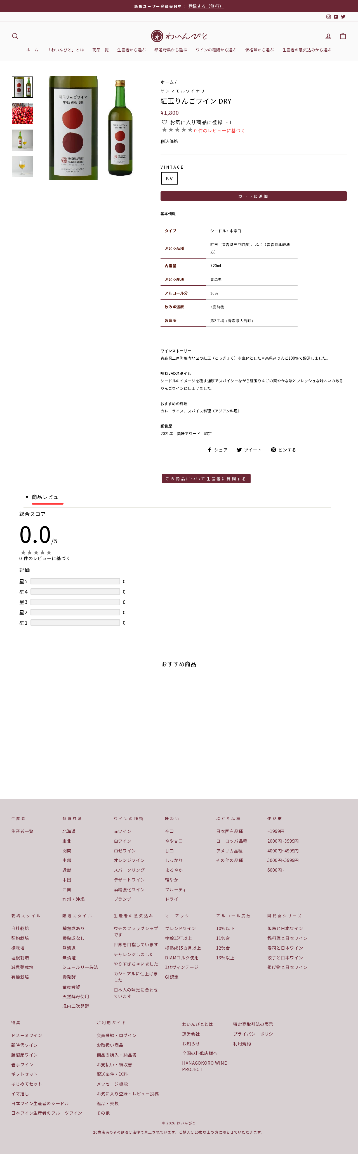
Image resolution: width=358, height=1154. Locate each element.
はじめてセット (26, 1084)
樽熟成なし (73, 938)
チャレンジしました (134, 954)
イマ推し (20, 1093)
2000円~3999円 (283, 841)
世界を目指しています (136, 944)
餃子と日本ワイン (285, 957)
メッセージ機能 (112, 1084)
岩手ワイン (22, 1064)
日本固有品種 (229, 831)
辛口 (169, 831)
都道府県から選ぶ (170, 49)
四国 (66, 889)
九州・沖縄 (73, 899)
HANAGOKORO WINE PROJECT (204, 1066)
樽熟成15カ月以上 (183, 948)
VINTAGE (172, 167)
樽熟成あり (73, 928)
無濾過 (69, 948)
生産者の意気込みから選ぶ (307, 49)
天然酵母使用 (75, 996)
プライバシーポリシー (255, 1034)
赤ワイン (123, 831)
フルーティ (176, 889)
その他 (103, 1113)
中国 (66, 879)
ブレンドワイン (180, 928)
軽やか (171, 879)
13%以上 (225, 957)
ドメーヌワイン (26, 1035)
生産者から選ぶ (131, 49)
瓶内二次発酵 (75, 1006)
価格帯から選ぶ (259, 49)
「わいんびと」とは (65, 49)
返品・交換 (108, 1103)
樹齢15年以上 (178, 938)
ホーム (32, 49)
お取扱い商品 (110, 1045)
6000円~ (275, 870)
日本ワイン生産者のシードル (40, 1103)
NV (169, 178)
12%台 (223, 948)
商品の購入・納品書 (117, 1055)
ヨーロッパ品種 (231, 841)
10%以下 (225, 928)
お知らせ (191, 1043)
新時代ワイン (24, 1045)
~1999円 (275, 831)
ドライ (171, 899)
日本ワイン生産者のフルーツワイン (46, 1113)
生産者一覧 (22, 831)
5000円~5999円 (283, 860)
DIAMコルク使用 (182, 957)
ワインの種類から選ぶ (216, 49)
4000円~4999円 (283, 850)
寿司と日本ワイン (285, 948)
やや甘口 (174, 841)
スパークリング (129, 870)
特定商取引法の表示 (253, 1024)
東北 (66, 841)
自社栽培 (20, 928)
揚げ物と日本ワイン (287, 967)
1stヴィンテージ (182, 967)
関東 (66, 850)
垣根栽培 (20, 957)
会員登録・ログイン (117, 1035)
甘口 (169, 850)
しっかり (174, 860)
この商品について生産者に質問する (206, 478)
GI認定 (172, 977)
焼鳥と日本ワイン (285, 928)
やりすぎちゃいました (136, 964)
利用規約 (242, 1043)
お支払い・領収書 (114, 1064)
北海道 (69, 831)
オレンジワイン (129, 860)
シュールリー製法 (80, 967)
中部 (66, 860)
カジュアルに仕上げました (136, 976)
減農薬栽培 (22, 967)
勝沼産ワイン (24, 1055)
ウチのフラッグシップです (136, 931)
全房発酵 (71, 986)
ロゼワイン (125, 850)
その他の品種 (229, 860)
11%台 (223, 938)
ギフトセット (24, 1074)
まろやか (174, 870)
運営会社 (191, 1034)
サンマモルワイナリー (186, 91)
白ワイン (123, 841)
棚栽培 (18, 948)
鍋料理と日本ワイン (287, 938)
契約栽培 (20, 938)
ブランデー (125, 899)
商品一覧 (100, 49)
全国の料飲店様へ (200, 1053)
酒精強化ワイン (129, 889)
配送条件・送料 (112, 1074)
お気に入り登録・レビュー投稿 (128, 1093)
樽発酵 (69, 977)
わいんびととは (197, 1024)
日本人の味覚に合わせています (136, 992)
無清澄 (69, 957)
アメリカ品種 (229, 850)
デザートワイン (129, 879)
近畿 (66, 870)
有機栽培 (20, 977)
